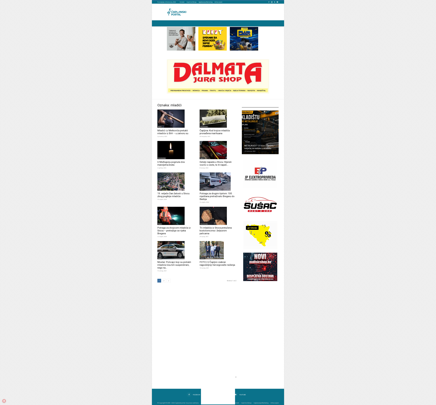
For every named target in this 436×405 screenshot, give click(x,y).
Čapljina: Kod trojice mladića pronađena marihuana (215, 132)
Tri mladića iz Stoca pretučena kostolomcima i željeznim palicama (216, 230)
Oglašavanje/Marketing (205, 2)
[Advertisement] (260, 323)
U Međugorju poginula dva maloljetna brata (171, 163)
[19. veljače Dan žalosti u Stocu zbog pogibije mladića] (175, 181)
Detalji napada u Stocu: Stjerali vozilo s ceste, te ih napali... (216, 163)
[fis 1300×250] (244, 39)
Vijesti (160, 126)
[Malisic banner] (260, 280)
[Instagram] (271, 2)
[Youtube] (277, 2)
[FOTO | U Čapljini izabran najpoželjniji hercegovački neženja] (218, 250)
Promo (247, 142)
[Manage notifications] (4, 401)
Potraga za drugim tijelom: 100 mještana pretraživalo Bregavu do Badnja (217, 196)
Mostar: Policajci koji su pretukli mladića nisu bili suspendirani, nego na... (174, 265)
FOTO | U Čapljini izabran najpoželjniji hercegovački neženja (217, 263)
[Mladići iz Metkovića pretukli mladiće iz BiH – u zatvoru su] (175, 119)
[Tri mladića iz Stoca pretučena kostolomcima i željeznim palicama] (218, 216)
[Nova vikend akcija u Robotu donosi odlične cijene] (260, 132)
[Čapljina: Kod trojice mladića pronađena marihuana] (218, 119)
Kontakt (182, 2)
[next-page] (169, 281)
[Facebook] (269, 2)
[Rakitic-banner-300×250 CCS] (181, 50)
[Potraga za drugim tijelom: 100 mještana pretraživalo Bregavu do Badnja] (218, 181)
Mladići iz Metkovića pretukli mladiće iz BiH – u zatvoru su (172, 132)
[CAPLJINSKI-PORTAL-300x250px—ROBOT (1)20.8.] (212, 50)
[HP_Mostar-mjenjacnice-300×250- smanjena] (260, 249)
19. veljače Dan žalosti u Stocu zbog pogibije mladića (173, 195)
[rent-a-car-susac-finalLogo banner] (260, 218)
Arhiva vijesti (218, 2)
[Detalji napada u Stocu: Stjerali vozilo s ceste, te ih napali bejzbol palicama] (218, 150)
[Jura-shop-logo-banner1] (218, 93)
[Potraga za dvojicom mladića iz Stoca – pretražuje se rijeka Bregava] (175, 216)
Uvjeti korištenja (191, 2)
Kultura (202, 258)
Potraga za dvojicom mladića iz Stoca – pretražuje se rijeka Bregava (174, 230)
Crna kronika (204, 126)
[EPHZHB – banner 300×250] (260, 187)
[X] (274, 2)
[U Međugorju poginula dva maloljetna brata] (175, 150)
